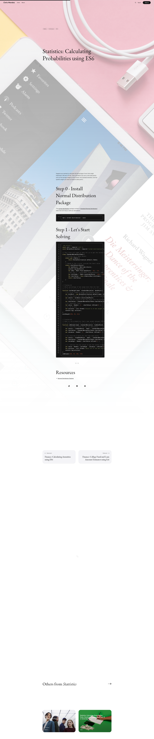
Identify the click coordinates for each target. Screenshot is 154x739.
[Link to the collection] (108, 684)
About (23, 2)
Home (18, 2)
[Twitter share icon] (69, 386)
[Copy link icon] (85, 386)
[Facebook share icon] (77, 386)
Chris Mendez (9, 2)
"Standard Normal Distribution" (88, 208)
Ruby (81, 729)
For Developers (51, 28)
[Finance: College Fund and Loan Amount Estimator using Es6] (95, 456)
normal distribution (63, 208)
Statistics (45, 28)
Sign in (139, 2)
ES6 (57, 28)
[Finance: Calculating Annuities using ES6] (59, 456)
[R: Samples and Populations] (59, 721)
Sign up (147, 2)
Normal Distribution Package (66, 378)
